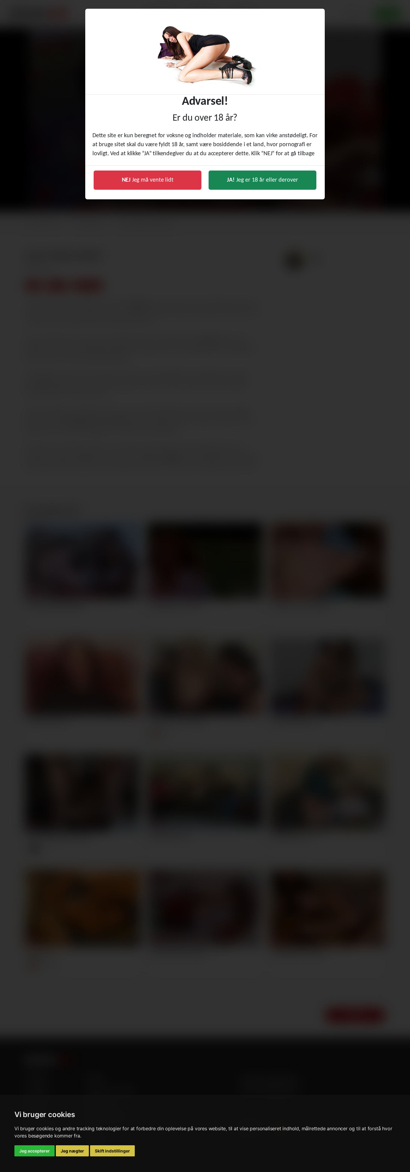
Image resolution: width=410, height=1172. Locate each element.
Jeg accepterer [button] (34, 1150)
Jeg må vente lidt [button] (147, 180)
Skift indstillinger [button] (112, 1150)
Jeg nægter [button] (72, 1150)
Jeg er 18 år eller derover (262, 180)
